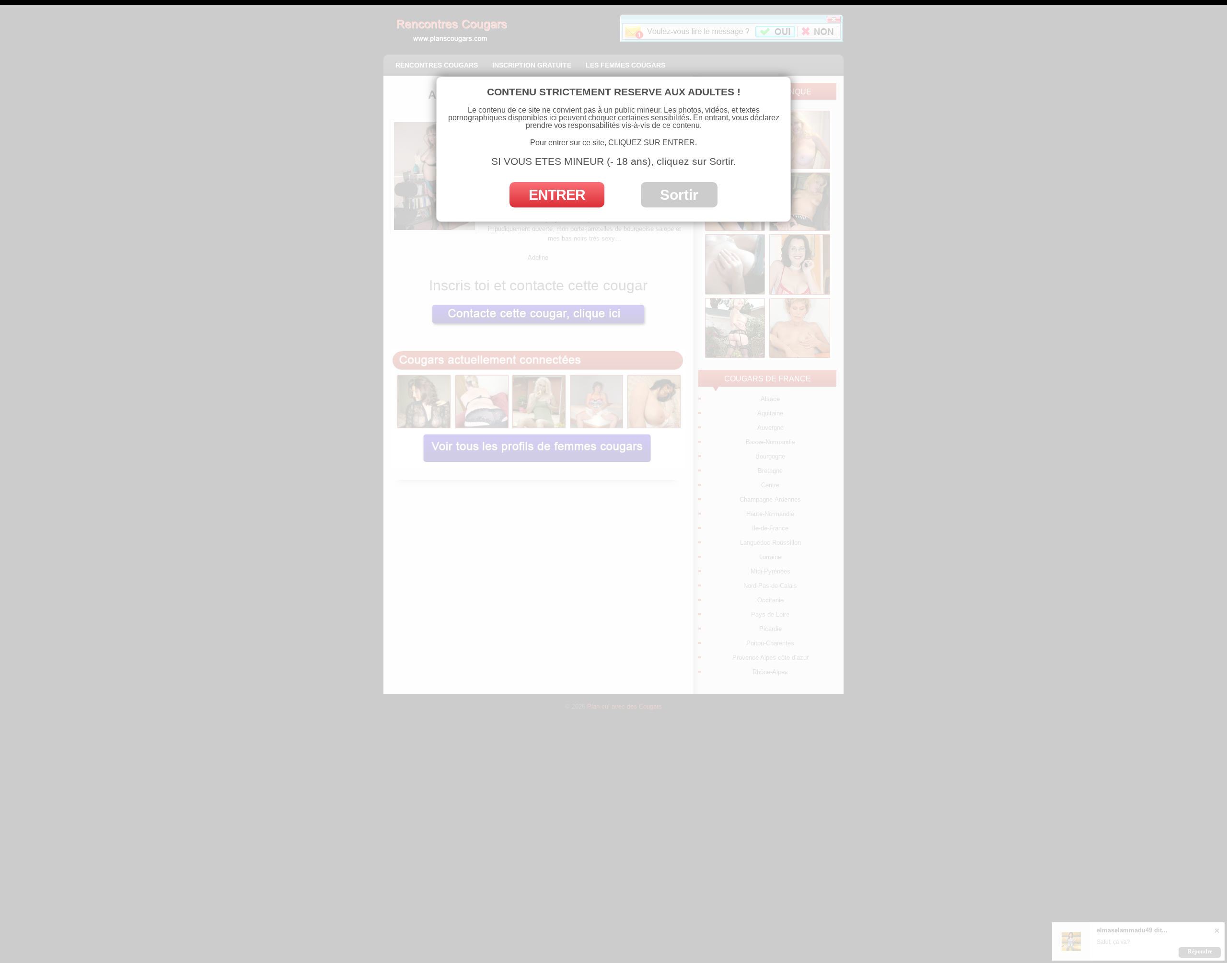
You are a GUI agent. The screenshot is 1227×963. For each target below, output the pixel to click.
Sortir (679, 195)
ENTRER (557, 195)
